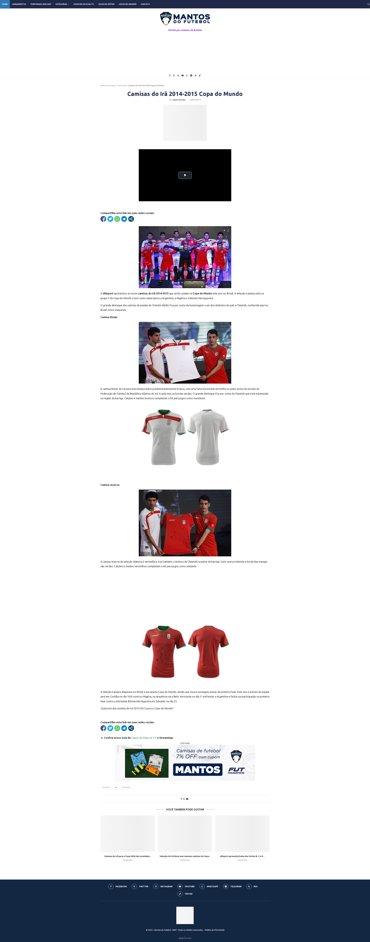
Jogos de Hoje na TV (83, 4)
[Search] (368, 4)
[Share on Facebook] (181, 799)
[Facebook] (169, 75)
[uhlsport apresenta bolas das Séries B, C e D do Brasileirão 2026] (242, 833)
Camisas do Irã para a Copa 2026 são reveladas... (127, 856)
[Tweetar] (110, 219)
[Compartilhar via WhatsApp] (117, 219)
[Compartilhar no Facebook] (103, 219)
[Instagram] (178, 75)
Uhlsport (126, 787)
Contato (145, 4)
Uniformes (122, 85)
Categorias (61, 4)
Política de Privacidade (214, 930)
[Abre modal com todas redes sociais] (131, 219)
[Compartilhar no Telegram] (124, 219)
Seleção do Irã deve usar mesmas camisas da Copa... (185, 856)
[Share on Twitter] (184, 799)
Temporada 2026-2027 (40, 4)
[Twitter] (174, 75)
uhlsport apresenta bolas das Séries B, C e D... (242, 856)
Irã (116, 787)
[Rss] (195, 75)
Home (5, 4)
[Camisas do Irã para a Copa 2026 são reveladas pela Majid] (127, 833)
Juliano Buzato (179, 100)
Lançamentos (19, 4)
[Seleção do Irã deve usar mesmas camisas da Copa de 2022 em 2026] (185, 833)
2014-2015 (106, 787)
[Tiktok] (200, 75)
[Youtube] (183, 75)
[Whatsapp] (187, 75)
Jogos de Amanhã (127, 4)
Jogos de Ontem (106, 4)
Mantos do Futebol (108, 85)
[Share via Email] (187, 799)
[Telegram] (191, 75)
